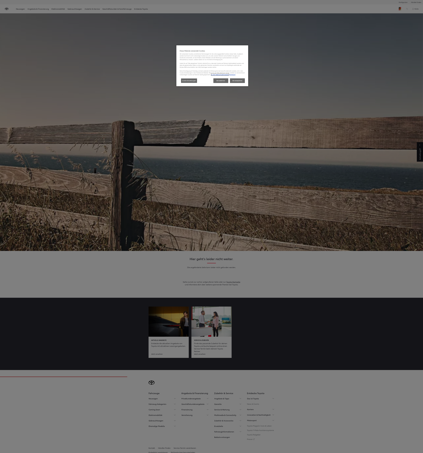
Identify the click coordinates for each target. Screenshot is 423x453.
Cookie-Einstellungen (189, 80)
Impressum (232, 74)
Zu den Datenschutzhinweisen (220, 74)
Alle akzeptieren (237, 80)
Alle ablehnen (220, 80)
